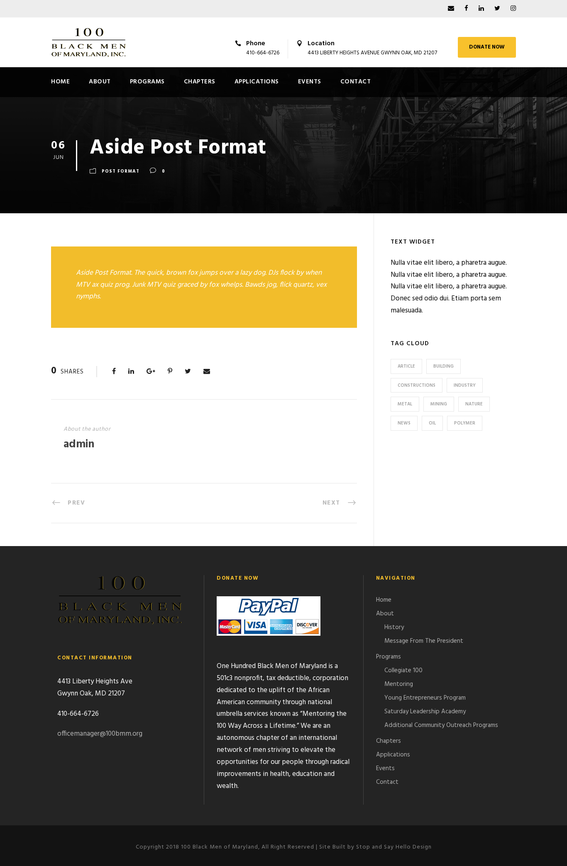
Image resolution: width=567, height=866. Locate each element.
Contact (355, 82)
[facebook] (466, 9)
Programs (147, 82)
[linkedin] (481, 9)
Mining (438, 404)
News (404, 423)
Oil (432, 423)
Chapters (199, 82)
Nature (474, 404)
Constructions (416, 385)
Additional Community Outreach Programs (441, 725)
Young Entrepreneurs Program (425, 698)
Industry (465, 385)
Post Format (120, 171)
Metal (405, 404)
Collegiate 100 (403, 671)
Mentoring (398, 684)
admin (79, 444)
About (100, 82)
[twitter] (497, 9)
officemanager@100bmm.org (99, 733)
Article (406, 366)
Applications (257, 82)
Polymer (464, 423)
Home (60, 82)
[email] (451, 9)
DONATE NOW (487, 47)
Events (309, 82)
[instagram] (513, 9)
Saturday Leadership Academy (425, 712)
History (394, 627)
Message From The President (423, 641)
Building (443, 366)
